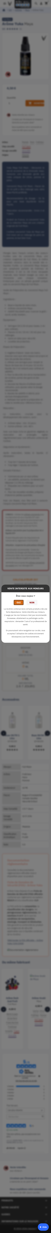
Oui (19, 602)
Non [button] (31, 602)
